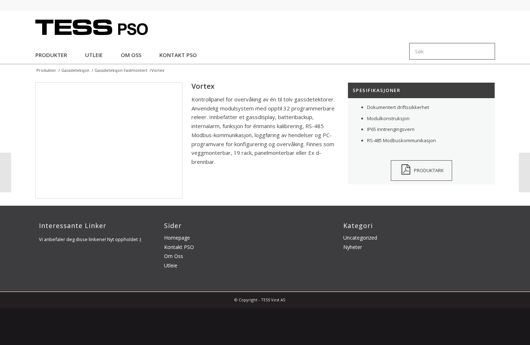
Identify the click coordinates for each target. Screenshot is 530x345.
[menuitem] (51, 53)
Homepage (177, 237)
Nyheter (352, 247)
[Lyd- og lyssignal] (524, 172)
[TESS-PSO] (91, 26)
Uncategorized (360, 237)
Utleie (170, 265)
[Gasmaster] (5, 172)
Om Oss (173, 256)
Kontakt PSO (179, 247)
